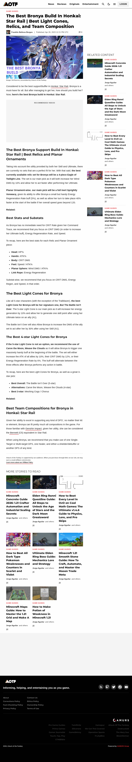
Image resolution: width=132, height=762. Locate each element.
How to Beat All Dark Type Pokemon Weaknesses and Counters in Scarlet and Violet (18, 564)
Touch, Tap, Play (57, 736)
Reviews (61, 4)
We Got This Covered (95, 729)
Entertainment (90, 4)
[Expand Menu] (114, 4)
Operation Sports (96, 732)
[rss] (101, 687)
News (51, 4)
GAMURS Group (123, 746)
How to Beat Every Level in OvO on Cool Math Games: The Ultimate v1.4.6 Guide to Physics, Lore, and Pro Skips (115, 145)
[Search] (103, 4)
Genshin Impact (33, 428)
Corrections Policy (11, 701)
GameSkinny (75, 732)
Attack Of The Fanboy (118, 725)
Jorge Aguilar (12, 518)
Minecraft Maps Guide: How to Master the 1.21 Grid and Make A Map (17, 614)
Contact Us (32, 698)
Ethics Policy (33, 701)
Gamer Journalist (57, 732)
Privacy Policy (9, 708)
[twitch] (107, 687)
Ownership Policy (35, 705)
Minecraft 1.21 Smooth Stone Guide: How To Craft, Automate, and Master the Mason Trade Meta (70, 564)
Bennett (14, 432)
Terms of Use (33, 708)
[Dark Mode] (108, 4)
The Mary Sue (122, 732)
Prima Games (58, 729)
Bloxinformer (123, 736)
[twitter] (113, 687)
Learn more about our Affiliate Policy (19, 462)
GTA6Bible (60, 739)
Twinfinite (76, 725)
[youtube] (126, 687)
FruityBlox (100, 736)
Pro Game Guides (57, 725)
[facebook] (120, 687)
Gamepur (100, 725)
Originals (74, 4)
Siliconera (76, 729)
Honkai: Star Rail (59, 86)
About (6, 698)
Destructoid (123, 729)
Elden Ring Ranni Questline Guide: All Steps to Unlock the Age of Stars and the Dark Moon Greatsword (44, 506)
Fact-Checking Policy (13, 705)
